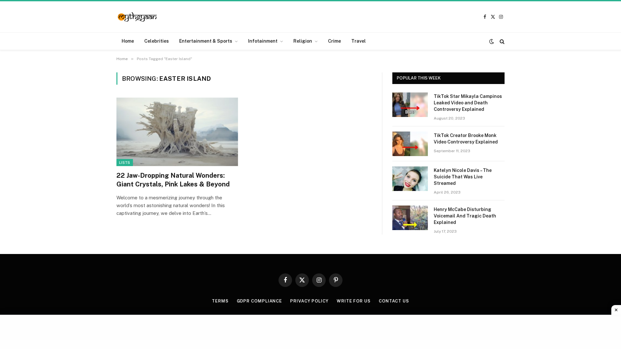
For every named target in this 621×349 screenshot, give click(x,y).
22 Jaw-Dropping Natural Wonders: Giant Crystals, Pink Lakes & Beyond (173, 180)
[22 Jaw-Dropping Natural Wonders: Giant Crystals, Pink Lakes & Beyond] (177, 132)
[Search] (501, 41)
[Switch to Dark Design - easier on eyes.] (492, 41)
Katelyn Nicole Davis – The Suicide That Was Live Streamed (463, 177)
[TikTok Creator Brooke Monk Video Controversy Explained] (410, 144)
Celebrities (156, 41)
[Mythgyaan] (137, 16)
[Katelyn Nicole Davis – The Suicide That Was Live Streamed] (410, 178)
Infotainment (263, 41)
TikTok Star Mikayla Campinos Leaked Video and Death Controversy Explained (468, 103)
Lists (124, 162)
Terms (220, 301)
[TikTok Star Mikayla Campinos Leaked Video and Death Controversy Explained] (410, 104)
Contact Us (394, 301)
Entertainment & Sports (205, 41)
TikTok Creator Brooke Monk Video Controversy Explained (466, 138)
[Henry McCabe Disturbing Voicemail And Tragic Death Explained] (410, 218)
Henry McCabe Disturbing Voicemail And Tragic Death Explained (465, 216)
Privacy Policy (309, 301)
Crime (334, 41)
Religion (302, 41)
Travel (358, 41)
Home (128, 41)
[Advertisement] (310, 330)
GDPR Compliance (259, 301)
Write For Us (354, 301)
